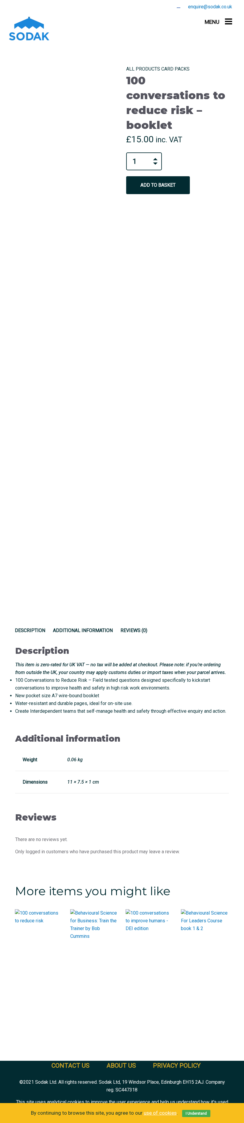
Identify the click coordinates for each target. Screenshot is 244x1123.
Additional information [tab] (83, 630)
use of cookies (160, 1113)
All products (143, 69)
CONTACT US (70, 1065)
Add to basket (158, 185)
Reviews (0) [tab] (134, 630)
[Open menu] (228, 21)
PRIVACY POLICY (177, 1065)
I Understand (196, 1113)
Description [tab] (30, 630)
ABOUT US (121, 1065)
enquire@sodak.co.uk (210, 7)
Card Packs (175, 69)
